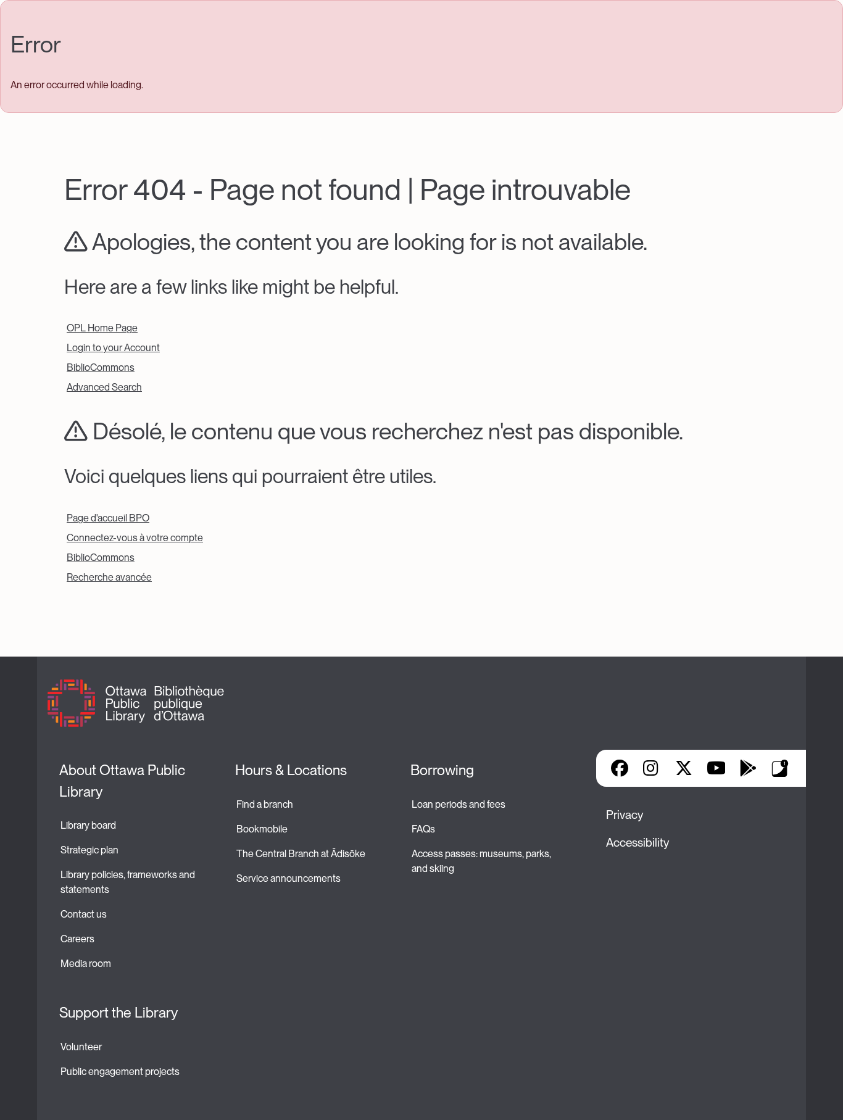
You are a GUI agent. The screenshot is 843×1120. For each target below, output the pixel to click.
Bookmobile (262, 829)
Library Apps (780, 768)
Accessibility (637, 843)
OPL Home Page (102, 328)
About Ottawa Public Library (123, 780)
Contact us (83, 914)
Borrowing (442, 770)
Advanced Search (104, 387)
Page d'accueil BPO (108, 518)
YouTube (716, 768)
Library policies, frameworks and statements (128, 882)
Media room (85, 963)
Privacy (624, 815)
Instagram (651, 768)
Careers (77, 939)
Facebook (619, 768)
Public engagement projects (120, 1071)
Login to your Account (113, 348)
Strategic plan (90, 850)
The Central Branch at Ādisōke (300, 854)
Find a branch (264, 804)
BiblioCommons (101, 367)
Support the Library (118, 1012)
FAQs (423, 829)
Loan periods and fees (459, 804)
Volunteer (81, 1047)
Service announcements (288, 878)
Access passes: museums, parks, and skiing (482, 861)
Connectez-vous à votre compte (135, 538)
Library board (88, 825)
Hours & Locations (291, 770)
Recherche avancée (109, 577)
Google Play (748, 768)
